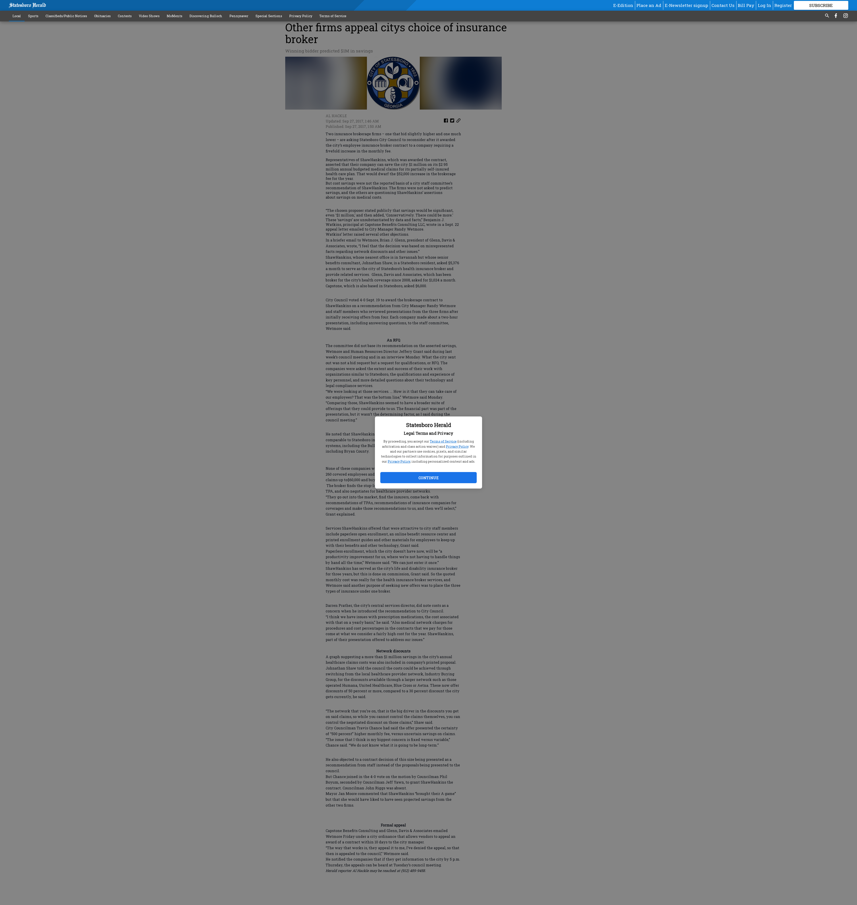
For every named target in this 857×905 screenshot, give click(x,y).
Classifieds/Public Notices (66, 16)
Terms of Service (443, 441)
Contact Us (722, 5)
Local (16, 16)
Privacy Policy (457, 446)
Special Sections (269, 16)
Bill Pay (746, 5)
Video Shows (149, 16)
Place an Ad (649, 5)
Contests (125, 16)
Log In (764, 5)
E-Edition (623, 5)
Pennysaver (238, 16)
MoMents (174, 16)
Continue (428, 477)
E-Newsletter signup (686, 5)
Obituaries (102, 16)
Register (783, 5)
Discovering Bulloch (205, 16)
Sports (33, 16)
